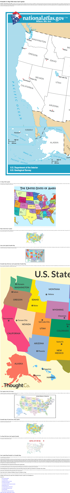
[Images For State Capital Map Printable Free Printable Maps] (35, 447)
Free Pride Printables (4, 489)
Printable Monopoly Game (5, 485)
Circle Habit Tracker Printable (6, 482)
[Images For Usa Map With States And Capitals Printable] (35, 429)
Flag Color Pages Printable (5, 478)
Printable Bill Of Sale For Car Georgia (7, 481)
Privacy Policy (4, 492)
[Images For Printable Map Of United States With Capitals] (35, 406)
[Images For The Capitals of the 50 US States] (35, 328)
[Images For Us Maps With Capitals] (35, 94)
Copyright (13, 492)
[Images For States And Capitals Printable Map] (35, 238)
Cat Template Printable (5, 479)
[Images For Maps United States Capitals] (35, 206)
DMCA (10, 492)
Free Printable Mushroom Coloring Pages (7, 486)
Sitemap (8, 492)
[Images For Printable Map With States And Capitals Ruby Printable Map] (35, 256)
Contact (1, 492)
